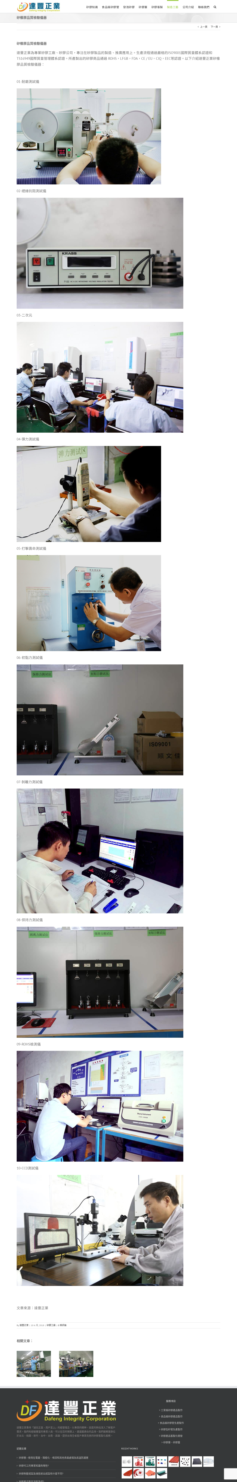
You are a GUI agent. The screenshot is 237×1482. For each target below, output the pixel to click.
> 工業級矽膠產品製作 (171, 1410)
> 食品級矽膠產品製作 (171, 1416)
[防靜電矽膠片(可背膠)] (196, 1461)
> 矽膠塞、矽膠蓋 (170, 1442)
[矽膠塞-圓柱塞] (126, 1461)
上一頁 (203, 26)
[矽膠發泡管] (173, 1461)
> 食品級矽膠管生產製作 (171, 1422)
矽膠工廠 (51, 1325)
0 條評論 (62, 1325)
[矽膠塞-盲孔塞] (161, 1461)
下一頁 (214, 26)
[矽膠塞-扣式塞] (185, 1461)
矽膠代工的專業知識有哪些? (34, 1465)
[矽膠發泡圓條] (126, 1473)
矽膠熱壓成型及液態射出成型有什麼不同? (41, 1473)
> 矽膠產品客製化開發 (171, 1435)
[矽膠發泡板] (150, 1473)
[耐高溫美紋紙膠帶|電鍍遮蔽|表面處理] (138, 1461)
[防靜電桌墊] (161, 1473)
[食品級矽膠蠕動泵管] (208, 1461)
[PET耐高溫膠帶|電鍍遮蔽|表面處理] (150, 1461)
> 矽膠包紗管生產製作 (171, 1429)
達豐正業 (24, 1325)
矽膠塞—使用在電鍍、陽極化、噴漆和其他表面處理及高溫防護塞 (53, 1457)
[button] (215, 6)
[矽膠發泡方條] (138, 1473)
